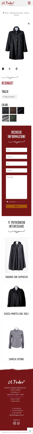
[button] (28, 23)
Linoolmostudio (24, 432)
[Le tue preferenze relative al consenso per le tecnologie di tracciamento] (30, 431)
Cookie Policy (15, 401)
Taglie (5, 91)
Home (7, 13)
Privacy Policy (20, 202)
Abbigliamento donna (16, 13)
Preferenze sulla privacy (15, 397)
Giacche (26, 13)
